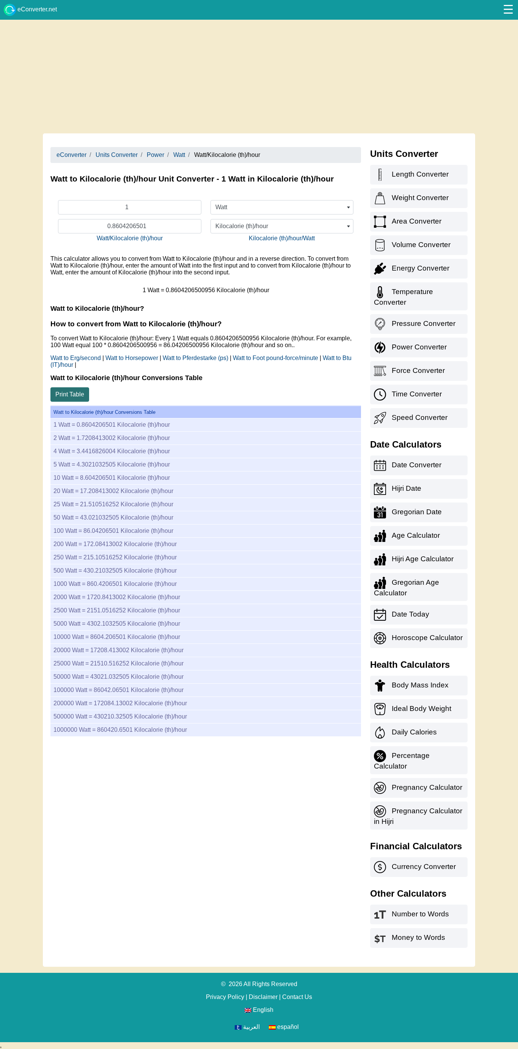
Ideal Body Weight (421, 708)
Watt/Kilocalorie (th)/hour (130, 238)
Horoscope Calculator (427, 638)
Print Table (69, 394)
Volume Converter (421, 245)
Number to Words (420, 914)
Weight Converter (420, 198)
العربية (251, 1027)
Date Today (410, 614)
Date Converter (416, 465)
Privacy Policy (225, 997)
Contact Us (297, 997)
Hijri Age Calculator (423, 559)
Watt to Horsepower (132, 358)
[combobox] (282, 207)
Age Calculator (416, 535)
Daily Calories (414, 732)
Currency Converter (424, 867)
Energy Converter (420, 268)
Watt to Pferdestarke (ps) (196, 358)
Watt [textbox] (221, 207)
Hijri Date (406, 488)
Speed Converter (419, 417)
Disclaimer (263, 997)
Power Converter (419, 347)
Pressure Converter (423, 323)
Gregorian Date (417, 512)
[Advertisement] (259, 76)
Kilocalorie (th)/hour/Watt (282, 238)
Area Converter (416, 221)
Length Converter (420, 174)
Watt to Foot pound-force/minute (276, 358)
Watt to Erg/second (76, 358)
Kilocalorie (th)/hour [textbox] (241, 226)
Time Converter (417, 394)
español (287, 1027)
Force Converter (418, 370)
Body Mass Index (420, 685)
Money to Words (418, 937)
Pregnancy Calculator (427, 787)
